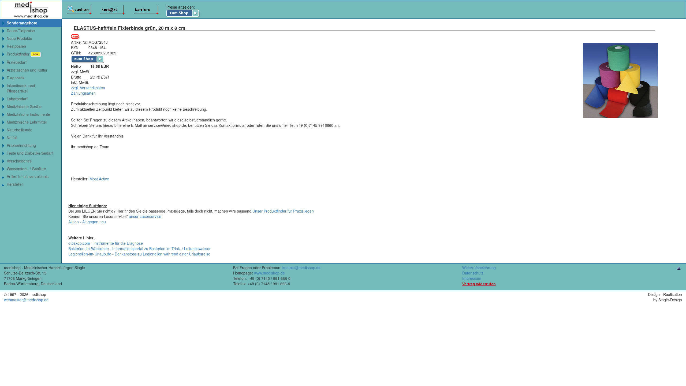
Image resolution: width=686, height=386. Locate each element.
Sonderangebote (22, 22)
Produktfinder (19, 54)
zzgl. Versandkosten (88, 87)
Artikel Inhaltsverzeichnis (28, 176)
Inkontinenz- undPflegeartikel (21, 88)
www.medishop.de (269, 273)
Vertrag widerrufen (479, 284)
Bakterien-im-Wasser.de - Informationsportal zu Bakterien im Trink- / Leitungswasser (139, 248)
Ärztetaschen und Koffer (27, 70)
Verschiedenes (19, 161)
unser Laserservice (145, 216)
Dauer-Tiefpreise (21, 30)
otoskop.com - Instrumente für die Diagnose (105, 243)
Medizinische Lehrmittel (27, 122)
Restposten (16, 46)
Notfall (12, 137)
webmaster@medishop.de (26, 299)
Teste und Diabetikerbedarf (30, 153)
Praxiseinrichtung (21, 145)
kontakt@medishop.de (301, 267)
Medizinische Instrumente (28, 114)
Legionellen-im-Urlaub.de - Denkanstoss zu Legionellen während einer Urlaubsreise (139, 254)
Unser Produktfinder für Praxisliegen (283, 211)
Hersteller (15, 184)
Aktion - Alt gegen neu (87, 221)
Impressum (471, 278)
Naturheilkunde (19, 129)
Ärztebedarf (17, 62)
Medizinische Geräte (24, 106)
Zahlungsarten (83, 93)
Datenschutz (472, 273)
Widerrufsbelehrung (479, 267)
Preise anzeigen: (180, 7)
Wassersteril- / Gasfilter (26, 168)
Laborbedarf (17, 98)
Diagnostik (15, 77)
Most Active (99, 178)
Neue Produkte (19, 38)
